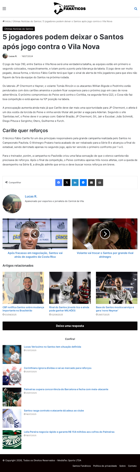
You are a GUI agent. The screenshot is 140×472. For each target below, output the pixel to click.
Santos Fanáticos (82, 465)
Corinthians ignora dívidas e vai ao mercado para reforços (58, 367)
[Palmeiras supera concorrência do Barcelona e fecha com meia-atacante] (12, 397)
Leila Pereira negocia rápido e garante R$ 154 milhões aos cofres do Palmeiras (69, 431)
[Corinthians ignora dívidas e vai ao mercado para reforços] (12, 375)
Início (8, 21)
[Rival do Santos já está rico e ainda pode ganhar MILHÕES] (70, 288)
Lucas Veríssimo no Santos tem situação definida (52, 346)
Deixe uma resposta (70, 326)
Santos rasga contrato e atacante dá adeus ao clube (54, 410)
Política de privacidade (105, 465)
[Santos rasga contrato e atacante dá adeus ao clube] (12, 418)
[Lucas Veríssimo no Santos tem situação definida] (12, 354)
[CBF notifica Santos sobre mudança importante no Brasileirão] (23, 288)
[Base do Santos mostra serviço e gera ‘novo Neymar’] (116, 288)
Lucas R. (13, 56)
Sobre (122, 465)
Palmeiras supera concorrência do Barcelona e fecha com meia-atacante (66, 389)
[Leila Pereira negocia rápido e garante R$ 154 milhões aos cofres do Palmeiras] (12, 439)
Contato (132, 465)
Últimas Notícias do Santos (27, 21)
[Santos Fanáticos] (70, 8)
